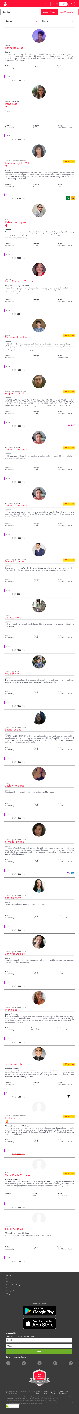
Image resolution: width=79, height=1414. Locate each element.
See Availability (9, 68)
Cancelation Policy (13, 1285)
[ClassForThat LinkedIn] (55, 1363)
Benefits (9, 1279)
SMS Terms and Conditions (64, 1392)
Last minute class (68, 12)
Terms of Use (39, 1392)
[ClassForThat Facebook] (8, 1363)
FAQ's (46, 4)
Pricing (8, 1288)
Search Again (49, 12)
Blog (8, 1294)
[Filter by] (57, 21)
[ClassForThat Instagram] (24, 1363)
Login (63, 4)
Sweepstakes (11, 1291)
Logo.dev (20, 1397)
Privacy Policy (46, 1392)
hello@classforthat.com (21, 1357)
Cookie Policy (53, 1392)
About (8, 1276)
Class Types (10, 1282)
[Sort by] (21, 21)
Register (54, 4)
